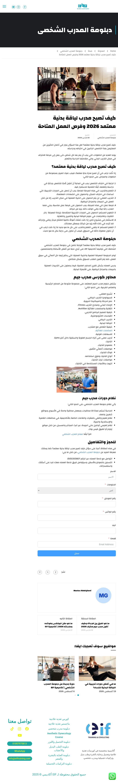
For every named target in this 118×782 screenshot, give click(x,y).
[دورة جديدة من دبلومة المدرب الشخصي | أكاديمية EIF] (56, 668)
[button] (78, 695)
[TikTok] (12, 729)
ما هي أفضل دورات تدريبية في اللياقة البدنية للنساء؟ (100, 686)
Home (113, 51)
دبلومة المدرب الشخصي (71, 51)
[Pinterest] (40, 572)
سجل (76, 553)
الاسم (113, 471)
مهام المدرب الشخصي (72, 434)
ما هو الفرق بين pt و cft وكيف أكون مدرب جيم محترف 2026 (95, 625)
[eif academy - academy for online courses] (83, 6)
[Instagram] (19, 729)
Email (113, 539)
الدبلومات (111, 485)
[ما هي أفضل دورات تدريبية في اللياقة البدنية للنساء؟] (97, 668)
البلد (114, 525)
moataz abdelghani (82, 590)
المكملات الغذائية (104, 330)
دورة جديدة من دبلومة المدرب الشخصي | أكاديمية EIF (59, 686)
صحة (90, 51)
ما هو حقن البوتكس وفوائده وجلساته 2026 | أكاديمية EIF (58, 625)
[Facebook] (55, 572)
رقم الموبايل (110, 498)
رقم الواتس (110, 512)
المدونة (101, 51)
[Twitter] (47, 572)
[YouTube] (20, 735)
